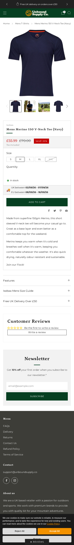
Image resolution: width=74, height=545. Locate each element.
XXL (51, 159)
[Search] (69, 13)
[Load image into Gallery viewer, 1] (16, 106)
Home (6, 23)
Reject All (19, 531)
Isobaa (9, 125)
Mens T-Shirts (22, 23)
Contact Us (10, 443)
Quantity (12, 166)
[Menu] (5, 13)
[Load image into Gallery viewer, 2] (30, 106)
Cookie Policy (53, 524)
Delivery (8, 431)
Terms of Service (13, 454)
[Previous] (7, 4)
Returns (8, 437)
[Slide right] (66, 106)
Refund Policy (11, 448)
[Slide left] (7, 106)
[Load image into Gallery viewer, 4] (58, 106)
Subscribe (37, 396)
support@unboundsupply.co (20, 472)
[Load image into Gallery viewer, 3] (44, 106)
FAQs (6, 426)
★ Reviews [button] (37, 541)
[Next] (67, 4)
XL (39, 159)
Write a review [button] (37, 332)
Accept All (54, 531)
